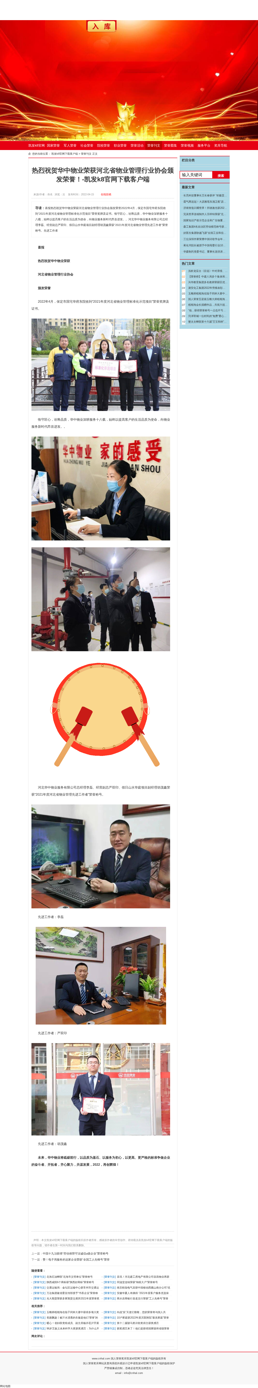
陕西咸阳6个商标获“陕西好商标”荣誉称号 (70, 1282)
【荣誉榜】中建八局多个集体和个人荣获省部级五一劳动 (221, 276)
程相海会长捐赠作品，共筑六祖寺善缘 (210, 304)
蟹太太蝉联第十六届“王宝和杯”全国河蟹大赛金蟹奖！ (219, 321)
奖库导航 (220, 145)
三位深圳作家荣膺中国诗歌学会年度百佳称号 (209, 239)
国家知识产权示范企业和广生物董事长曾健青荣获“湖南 (215, 220)
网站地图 (5, 1386)
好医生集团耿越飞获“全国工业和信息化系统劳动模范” (214, 232)
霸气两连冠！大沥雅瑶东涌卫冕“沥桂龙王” (207, 201)
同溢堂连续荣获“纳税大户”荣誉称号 (137, 1282)
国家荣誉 (53, 145)
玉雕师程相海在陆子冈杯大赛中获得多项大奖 (73, 1312)
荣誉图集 (170, 145)
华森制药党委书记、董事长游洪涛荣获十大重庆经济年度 (216, 251)
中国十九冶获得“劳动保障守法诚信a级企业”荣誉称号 (75, 1253)
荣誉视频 (187, 145)
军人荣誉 (70, 145)
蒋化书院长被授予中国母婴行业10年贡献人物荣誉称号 (215, 245)
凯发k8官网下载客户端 (36, 147)
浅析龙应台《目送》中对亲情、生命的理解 (213, 270)
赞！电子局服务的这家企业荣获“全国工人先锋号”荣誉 (76, 1259)
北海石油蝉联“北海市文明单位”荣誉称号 (70, 1276)
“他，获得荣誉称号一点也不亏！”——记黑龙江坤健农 (219, 310)
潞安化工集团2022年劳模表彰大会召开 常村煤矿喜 (217, 287)
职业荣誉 (120, 145)
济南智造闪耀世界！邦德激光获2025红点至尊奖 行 (212, 207)
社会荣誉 (86, 145)
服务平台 (204, 145)
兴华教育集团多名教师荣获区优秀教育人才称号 (215, 282)
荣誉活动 (137, 145)
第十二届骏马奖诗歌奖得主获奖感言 (138, 1323)
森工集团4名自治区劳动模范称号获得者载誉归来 (211, 226)
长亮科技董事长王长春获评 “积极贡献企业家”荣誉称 (213, 195)
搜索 (221, 175)
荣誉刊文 (153, 145)
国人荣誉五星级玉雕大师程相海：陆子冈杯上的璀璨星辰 (221, 299)
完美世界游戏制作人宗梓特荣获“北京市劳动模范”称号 (214, 214)
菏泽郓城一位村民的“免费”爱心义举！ (210, 316)
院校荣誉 (103, 145)
